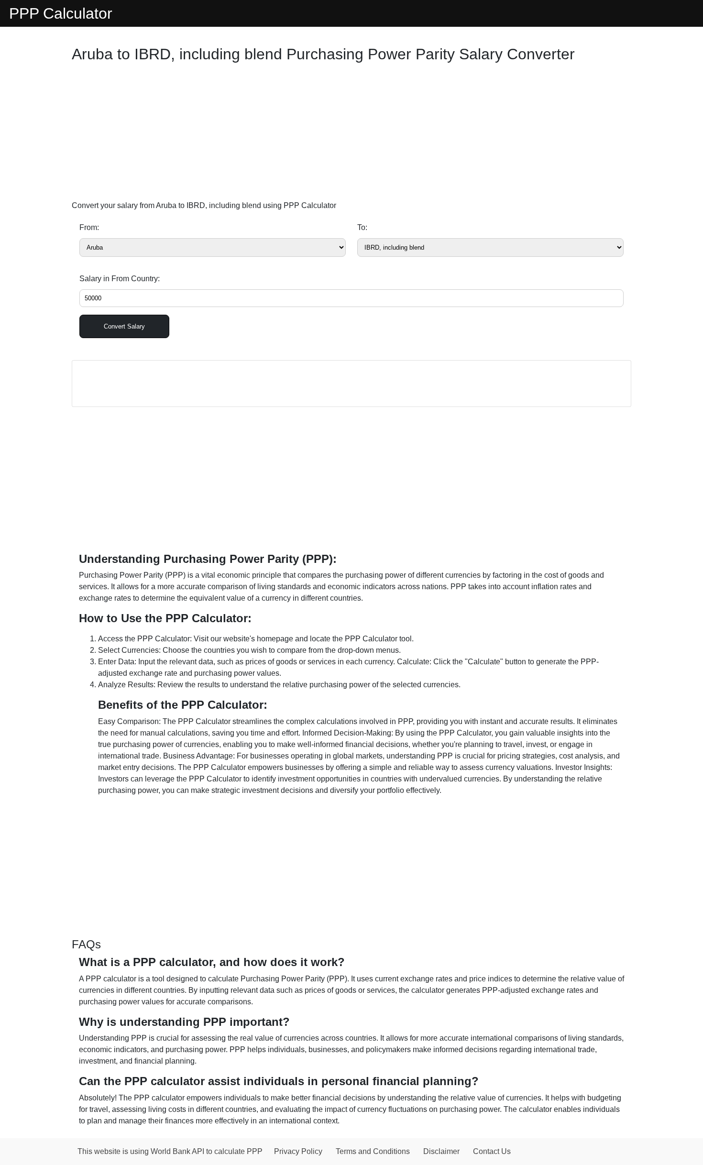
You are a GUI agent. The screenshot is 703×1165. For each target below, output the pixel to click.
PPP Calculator (60, 13)
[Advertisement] (351, 134)
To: (362, 227)
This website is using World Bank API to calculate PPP (170, 1151)
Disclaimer (441, 1151)
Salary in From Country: (119, 279)
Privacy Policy (298, 1151)
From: (89, 227)
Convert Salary (124, 326)
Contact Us (492, 1151)
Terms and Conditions (373, 1151)
